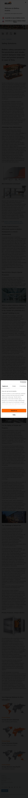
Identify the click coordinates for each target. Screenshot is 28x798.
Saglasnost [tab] (5, 386)
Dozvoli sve (14, 410)
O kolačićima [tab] (23, 386)
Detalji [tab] (14, 386)
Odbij (14, 414)
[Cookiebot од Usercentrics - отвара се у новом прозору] (20, 382)
